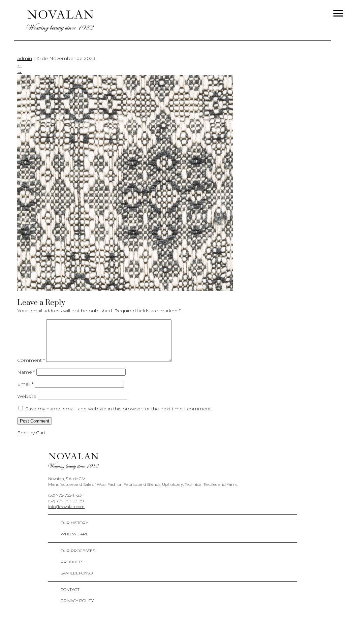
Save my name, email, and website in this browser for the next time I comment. (118, 409)
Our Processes (78, 550)
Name (26, 372)
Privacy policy (77, 600)
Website (26, 396)
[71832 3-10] (125, 289)
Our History (74, 522)
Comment (31, 360)
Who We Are (75, 533)
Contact (70, 589)
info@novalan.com (66, 506)
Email (25, 384)
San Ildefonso (77, 572)
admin (24, 58)
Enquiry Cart (31, 433)
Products (72, 561)
